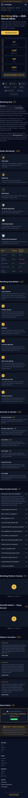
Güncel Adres (4, 763)
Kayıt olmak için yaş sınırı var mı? (14, 557)
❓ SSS (14, 87)
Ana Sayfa (3, 7)
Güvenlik (3, 765)
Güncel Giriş (4, 776)
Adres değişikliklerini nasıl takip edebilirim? (14, 531)
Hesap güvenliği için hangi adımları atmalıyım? (14, 527)
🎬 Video (22, 87)
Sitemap (3, 771)
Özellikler (18, 7)
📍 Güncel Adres (14, 94)
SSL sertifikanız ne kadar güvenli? (14, 535)
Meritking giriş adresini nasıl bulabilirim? (14, 494)
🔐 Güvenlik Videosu (9, 90)
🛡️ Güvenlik (7, 87)
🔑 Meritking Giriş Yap (10, 33)
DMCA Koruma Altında (14, 794)
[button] (14, 586)
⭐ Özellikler (12, 83)
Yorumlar (3, 758)
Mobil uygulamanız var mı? (14, 518)
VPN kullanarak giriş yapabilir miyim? (14, 553)
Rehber (2, 749)
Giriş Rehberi (4, 10)
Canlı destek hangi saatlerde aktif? (14, 522)
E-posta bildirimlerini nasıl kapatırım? (14, 561)
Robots (2, 773)
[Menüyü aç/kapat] (25, 5)
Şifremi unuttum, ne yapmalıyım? (14, 514)
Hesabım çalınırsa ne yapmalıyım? (14, 544)
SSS (9, 10)
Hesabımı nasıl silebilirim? (14, 566)
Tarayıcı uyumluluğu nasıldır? (14, 548)
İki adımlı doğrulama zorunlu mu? (14, 509)
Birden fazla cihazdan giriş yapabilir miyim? (14, 540)
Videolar (3, 760)
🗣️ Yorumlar (20, 90)
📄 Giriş (4, 83)
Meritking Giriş (10, 7)
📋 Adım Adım (22, 83)
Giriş (2, 745)
